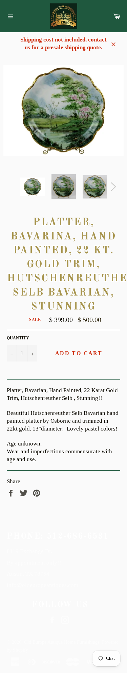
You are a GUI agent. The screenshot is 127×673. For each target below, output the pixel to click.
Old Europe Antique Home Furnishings (61, 642)
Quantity (18, 338)
